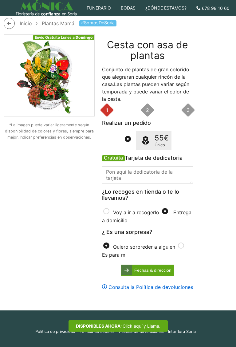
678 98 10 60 (215, 8)
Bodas (128, 7)
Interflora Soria (182, 331)
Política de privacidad (55, 331)
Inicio (26, 23)
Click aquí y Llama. (118, 326)
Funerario (99, 7)
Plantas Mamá (58, 23)
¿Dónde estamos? (166, 7)
